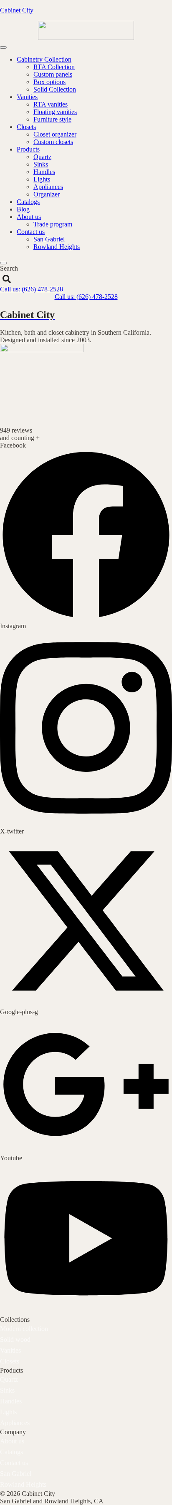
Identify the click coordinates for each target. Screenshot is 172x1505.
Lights (41, 179)
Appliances (48, 186)
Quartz (42, 156)
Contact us (31, 231)
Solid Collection (54, 89)
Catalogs (28, 201)
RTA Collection (54, 66)
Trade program (52, 224)
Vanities (27, 96)
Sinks (40, 164)
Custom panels (52, 74)
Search (9, 268)
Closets (26, 126)
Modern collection (24, 1328)
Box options (49, 81)
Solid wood (15, 1339)
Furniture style (52, 119)
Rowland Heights (56, 246)
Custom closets (53, 141)
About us (29, 216)
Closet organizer (54, 134)
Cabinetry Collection (44, 59)
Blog (23, 209)
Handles (44, 171)
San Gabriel (49, 239)
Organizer (46, 194)
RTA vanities (50, 104)
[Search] (6, 279)
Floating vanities (55, 111)
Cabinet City (16, 10)
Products (28, 149)
